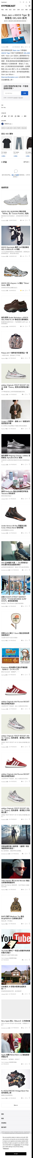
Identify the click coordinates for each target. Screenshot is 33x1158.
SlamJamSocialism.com (9, 77)
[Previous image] (3, 34)
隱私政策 (21, 97)
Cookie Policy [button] (17, 1144)
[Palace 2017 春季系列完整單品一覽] (15, 341)
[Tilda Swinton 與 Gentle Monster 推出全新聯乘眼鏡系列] (15, 869)
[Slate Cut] (18, 143)
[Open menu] (29, 6)
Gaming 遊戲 (4, 675)
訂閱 (24, 93)
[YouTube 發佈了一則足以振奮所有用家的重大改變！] (15, 939)
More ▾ (16, 1105)
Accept (16, 1153)
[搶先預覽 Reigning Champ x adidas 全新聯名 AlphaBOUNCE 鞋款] (15, 444)
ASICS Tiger (5, 53)
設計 (14, 9)
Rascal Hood (29, 153)
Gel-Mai (24, 128)
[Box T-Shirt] (6, 143)
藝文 (10, 9)
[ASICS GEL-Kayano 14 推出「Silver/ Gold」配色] (15, 271)
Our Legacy (4, 152)
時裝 (2, 9)
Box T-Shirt (4, 153)
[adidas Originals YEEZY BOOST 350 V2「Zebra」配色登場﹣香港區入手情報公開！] (15, 724)
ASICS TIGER (17, 128)
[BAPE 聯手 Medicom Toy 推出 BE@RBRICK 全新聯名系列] (15, 904)
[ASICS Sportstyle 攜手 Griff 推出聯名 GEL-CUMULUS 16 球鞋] (15, 235)
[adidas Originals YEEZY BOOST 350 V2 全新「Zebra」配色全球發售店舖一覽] (15, 373)
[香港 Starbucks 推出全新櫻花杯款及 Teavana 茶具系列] (15, 479)
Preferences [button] (6, 1148)
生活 (22, 9)
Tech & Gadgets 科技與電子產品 (9, 958)
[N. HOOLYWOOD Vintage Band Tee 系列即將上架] (15, 1079)
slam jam (9, 128)
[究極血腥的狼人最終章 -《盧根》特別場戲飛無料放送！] (15, 834)
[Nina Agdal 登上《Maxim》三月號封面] (15, 1009)
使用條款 (15, 97)
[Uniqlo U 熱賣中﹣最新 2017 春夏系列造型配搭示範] (15, 409)
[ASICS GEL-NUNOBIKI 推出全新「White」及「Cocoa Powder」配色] (15, 199)
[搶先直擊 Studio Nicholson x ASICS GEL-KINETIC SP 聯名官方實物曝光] (15, 306)
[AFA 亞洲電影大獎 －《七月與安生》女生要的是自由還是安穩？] (15, 551)
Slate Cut (15, 153)
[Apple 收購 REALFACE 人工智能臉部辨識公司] (15, 1043)
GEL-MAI (27, 53)
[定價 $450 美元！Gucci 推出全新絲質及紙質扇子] (15, 621)
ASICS (6, 124)
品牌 (30, 9)
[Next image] (28, 34)
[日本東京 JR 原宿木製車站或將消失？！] (15, 975)
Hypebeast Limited (8, 1132)
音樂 (18, 9)
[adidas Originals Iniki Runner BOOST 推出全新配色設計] (15, 690)
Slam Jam (16, 50)
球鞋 (6, 9)
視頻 (26, 9)
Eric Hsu (3, 107)
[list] (15, 34)
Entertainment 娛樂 (5, 570)
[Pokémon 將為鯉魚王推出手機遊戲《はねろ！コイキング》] (15, 655)
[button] (29, 47)
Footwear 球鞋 (4, 47)
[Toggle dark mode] (26, 6)
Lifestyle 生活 (4, 499)
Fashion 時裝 (4, 358)
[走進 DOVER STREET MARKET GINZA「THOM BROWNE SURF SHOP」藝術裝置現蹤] (15, 585)
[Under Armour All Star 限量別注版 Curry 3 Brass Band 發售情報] (15, 514)
